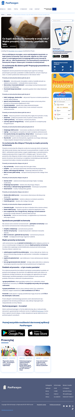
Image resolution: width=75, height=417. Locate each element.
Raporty (5, 358)
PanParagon (40, 311)
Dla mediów (57, 397)
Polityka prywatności (55, 404)
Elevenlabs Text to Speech (16, 51)
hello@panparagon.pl (7, 410)
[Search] (72, 20)
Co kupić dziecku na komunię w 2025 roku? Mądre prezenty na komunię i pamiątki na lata (31, 14)
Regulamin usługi (41, 404)
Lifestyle (9, 14)
